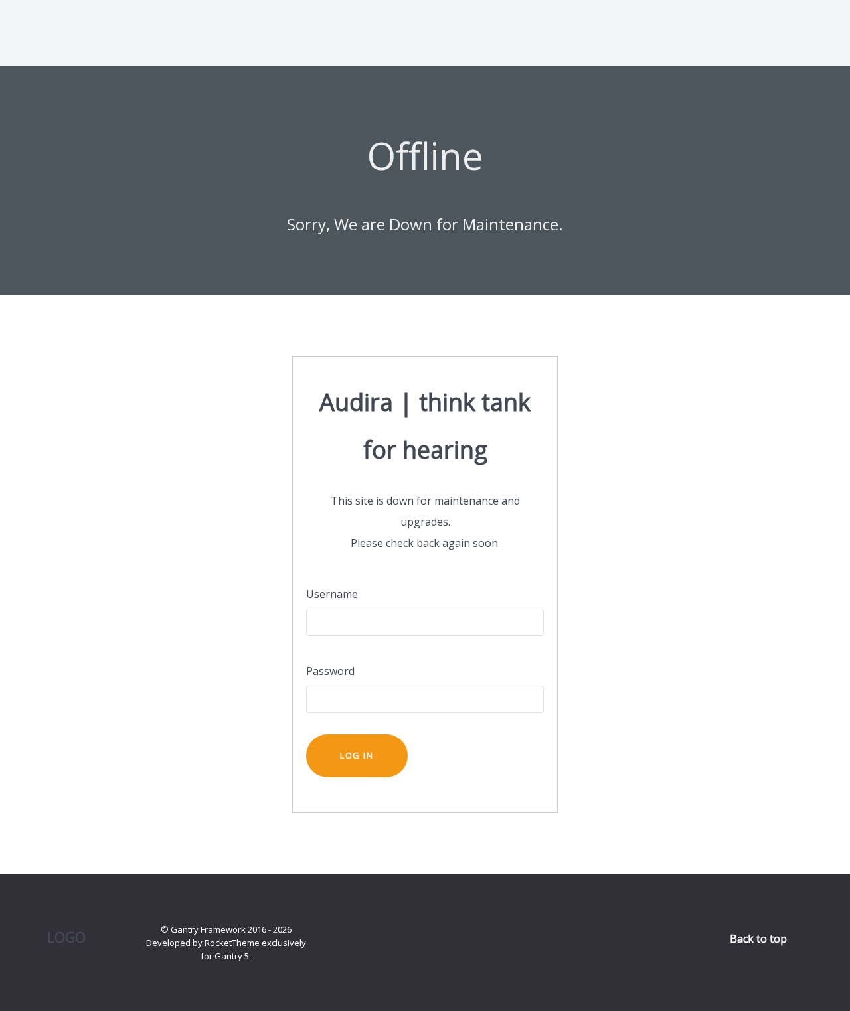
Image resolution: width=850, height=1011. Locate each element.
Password (330, 671)
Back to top (760, 938)
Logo (66, 937)
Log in (357, 755)
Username (332, 594)
